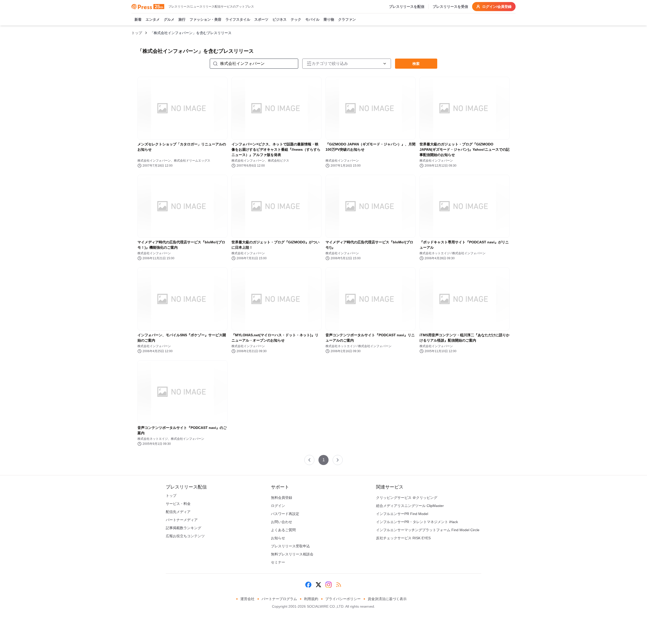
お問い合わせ (281, 522)
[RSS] (339, 585)
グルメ (169, 19)
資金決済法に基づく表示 (387, 599)
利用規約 (311, 599)
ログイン (278, 506)
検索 (416, 64)
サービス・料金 (178, 504)
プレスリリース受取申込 (290, 546)
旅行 (182, 19)
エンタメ (153, 19)
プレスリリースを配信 (406, 7)
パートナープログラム (279, 599)
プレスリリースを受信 (450, 7)
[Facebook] (308, 585)
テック (296, 19)
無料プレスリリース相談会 (292, 554)
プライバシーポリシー (343, 599)
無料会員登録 (281, 498)
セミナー (278, 562)
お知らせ (278, 538)
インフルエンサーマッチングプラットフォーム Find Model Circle (427, 530)
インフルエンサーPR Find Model (402, 514)
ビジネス (279, 19)
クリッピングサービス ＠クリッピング (406, 498)
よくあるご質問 (283, 530)
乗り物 (329, 19)
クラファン (347, 19)
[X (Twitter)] (318, 585)
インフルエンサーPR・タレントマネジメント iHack (417, 522)
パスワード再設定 (285, 514)
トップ (136, 33)
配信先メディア (178, 512)
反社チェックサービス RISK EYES (403, 538)
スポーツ (261, 19)
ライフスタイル (237, 19)
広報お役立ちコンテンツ (185, 536)
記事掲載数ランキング (183, 528)
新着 (138, 19)
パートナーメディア (182, 520)
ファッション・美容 (205, 19)
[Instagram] (329, 585)
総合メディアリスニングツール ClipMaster (410, 506)
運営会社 (247, 599)
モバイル (312, 19)
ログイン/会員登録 (497, 7)
